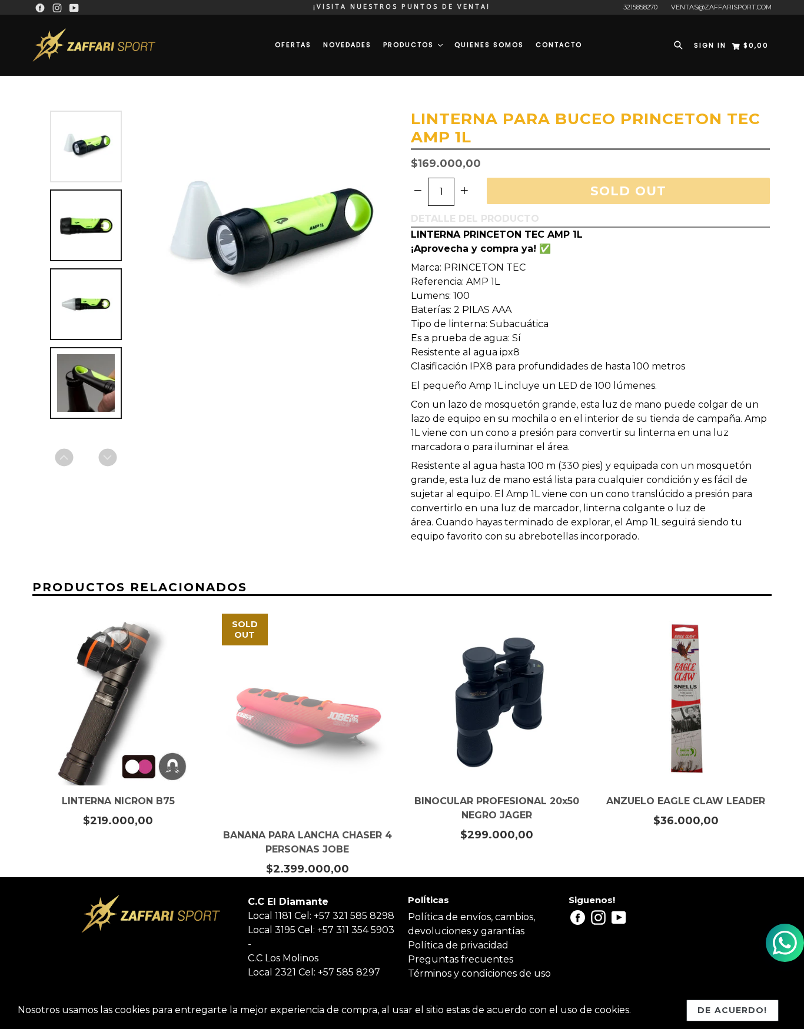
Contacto (559, 44)
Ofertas (293, 44)
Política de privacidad (458, 945)
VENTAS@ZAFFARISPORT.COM (721, 7)
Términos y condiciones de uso (479, 973)
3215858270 (640, 7)
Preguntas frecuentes (460, 959)
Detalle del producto (475, 218)
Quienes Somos (489, 44)
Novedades (347, 44)
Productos (410, 44)
